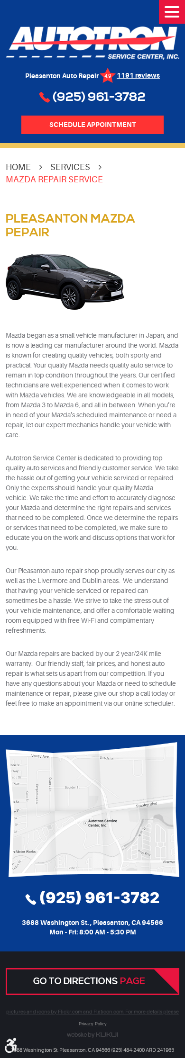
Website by (92, 1035)
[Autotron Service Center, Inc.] (92, 43)
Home (18, 167)
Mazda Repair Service (54, 179)
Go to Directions (89, 981)
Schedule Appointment (92, 124)
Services (70, 167)
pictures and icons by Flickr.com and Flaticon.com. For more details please (92, 1012)
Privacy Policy (93, 1024)
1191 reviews (138, 75)
